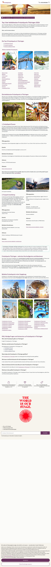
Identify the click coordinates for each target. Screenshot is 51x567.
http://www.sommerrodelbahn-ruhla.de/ (34, 227)
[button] (49, 2)
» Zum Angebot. (17, 173)
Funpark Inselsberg (8, 45)
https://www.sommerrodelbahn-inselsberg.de (11, 241)
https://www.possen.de (7, 168)
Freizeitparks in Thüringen (9, 356)
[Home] (2, 18)
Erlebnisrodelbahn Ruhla (9, 46)
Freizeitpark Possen (8, 43)
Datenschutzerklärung (8, 556)
